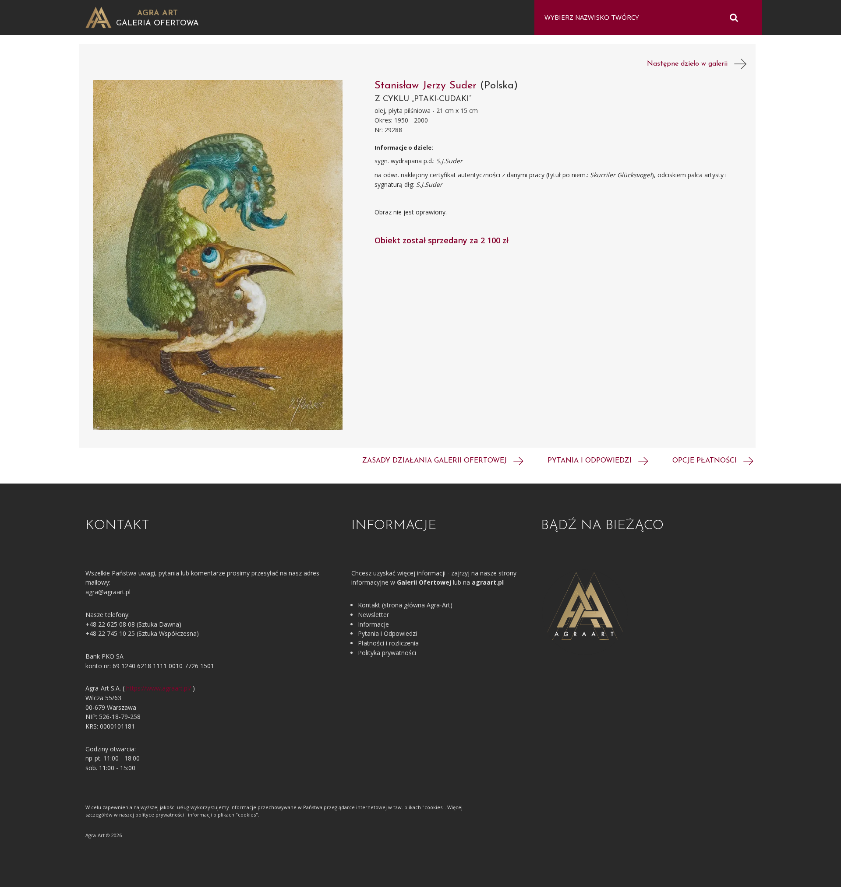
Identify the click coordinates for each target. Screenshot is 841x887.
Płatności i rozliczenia (388, 643)
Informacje (373, 624)
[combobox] (642, 17)
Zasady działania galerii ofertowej (435, 460)
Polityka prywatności (387, 653)
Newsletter (373, 614)
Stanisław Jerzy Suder (427, 86)
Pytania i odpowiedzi (591, 460)
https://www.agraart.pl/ (158, 688)
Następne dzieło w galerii (690, 63)
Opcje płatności (705, 460)
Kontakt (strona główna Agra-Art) (405, 605)
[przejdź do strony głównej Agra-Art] (98, 17)
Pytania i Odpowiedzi (387, 633)
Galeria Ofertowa (157, 24)
